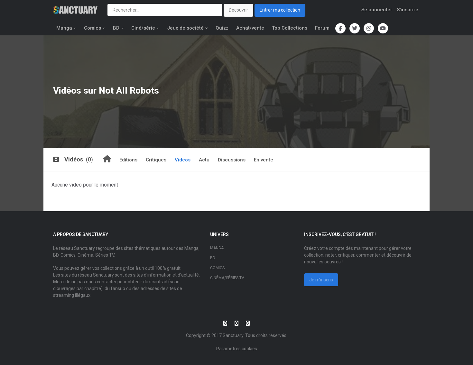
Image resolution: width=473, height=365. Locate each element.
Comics (92, 28)
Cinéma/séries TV (227, 278)
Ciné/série (143, 28)
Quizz (222, 28)
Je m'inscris (321, 279)
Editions (128, 160)
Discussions (232, 160)
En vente (263, 160)
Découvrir (238, 10)
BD (116, 28)
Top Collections (289, 28)
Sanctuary (233, 335)
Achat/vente (250, 28)
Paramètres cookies (236, 348)
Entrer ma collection (280, 10)
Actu (204, 160)
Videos (182, 160)
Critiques (156, 160)
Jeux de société (185, 28)
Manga (64, 28)
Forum (322, 28)
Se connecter (376, 10)
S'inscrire (407, 10)
